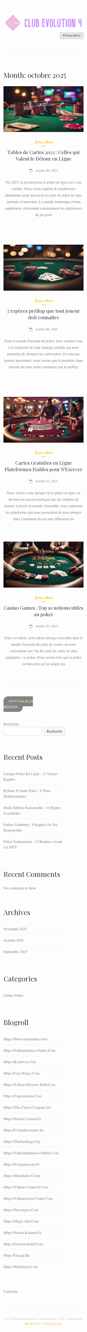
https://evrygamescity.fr (21, 1164)
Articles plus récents (18, 704)
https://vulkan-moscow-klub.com (29, 1084)
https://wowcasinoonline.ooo (25, 1038)
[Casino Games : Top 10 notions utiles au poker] (43, 565)
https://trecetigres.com (20, 1209)
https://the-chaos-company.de (27, 1107)
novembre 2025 (15, 928)
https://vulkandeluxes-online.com (29, 1050)
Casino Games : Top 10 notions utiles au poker (43, 610)
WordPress (32, 1324)
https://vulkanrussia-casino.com (28, 1198)
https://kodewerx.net (19, 1061)
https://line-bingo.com (21, 1073)
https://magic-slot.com (21, 1221)
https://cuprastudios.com (22, 1095)
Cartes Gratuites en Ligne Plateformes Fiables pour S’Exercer (43, 465)
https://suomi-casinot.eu (22, 1118)
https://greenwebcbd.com (23, 1243)
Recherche (11, 723)
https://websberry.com (20, 1266)
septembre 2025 (15, 951)
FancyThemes (53, 1324)
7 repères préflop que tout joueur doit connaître (43, 313)
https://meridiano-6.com (21, 1175)
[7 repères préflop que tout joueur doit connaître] (43, 268)
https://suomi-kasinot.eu (22, 1232)
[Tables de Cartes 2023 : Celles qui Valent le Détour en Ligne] (43, 109)
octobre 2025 (13, 940)
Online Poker (43, 142)
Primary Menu (72, 35)
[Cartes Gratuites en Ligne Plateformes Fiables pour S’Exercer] (43, 420)
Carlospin (10, 1291)
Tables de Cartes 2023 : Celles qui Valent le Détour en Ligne (43, 155)
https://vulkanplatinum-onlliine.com (31, 1152)
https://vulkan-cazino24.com (25, 1186)
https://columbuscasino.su (23, 1130)
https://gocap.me (16, 1255)
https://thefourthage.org (21, 1141)
